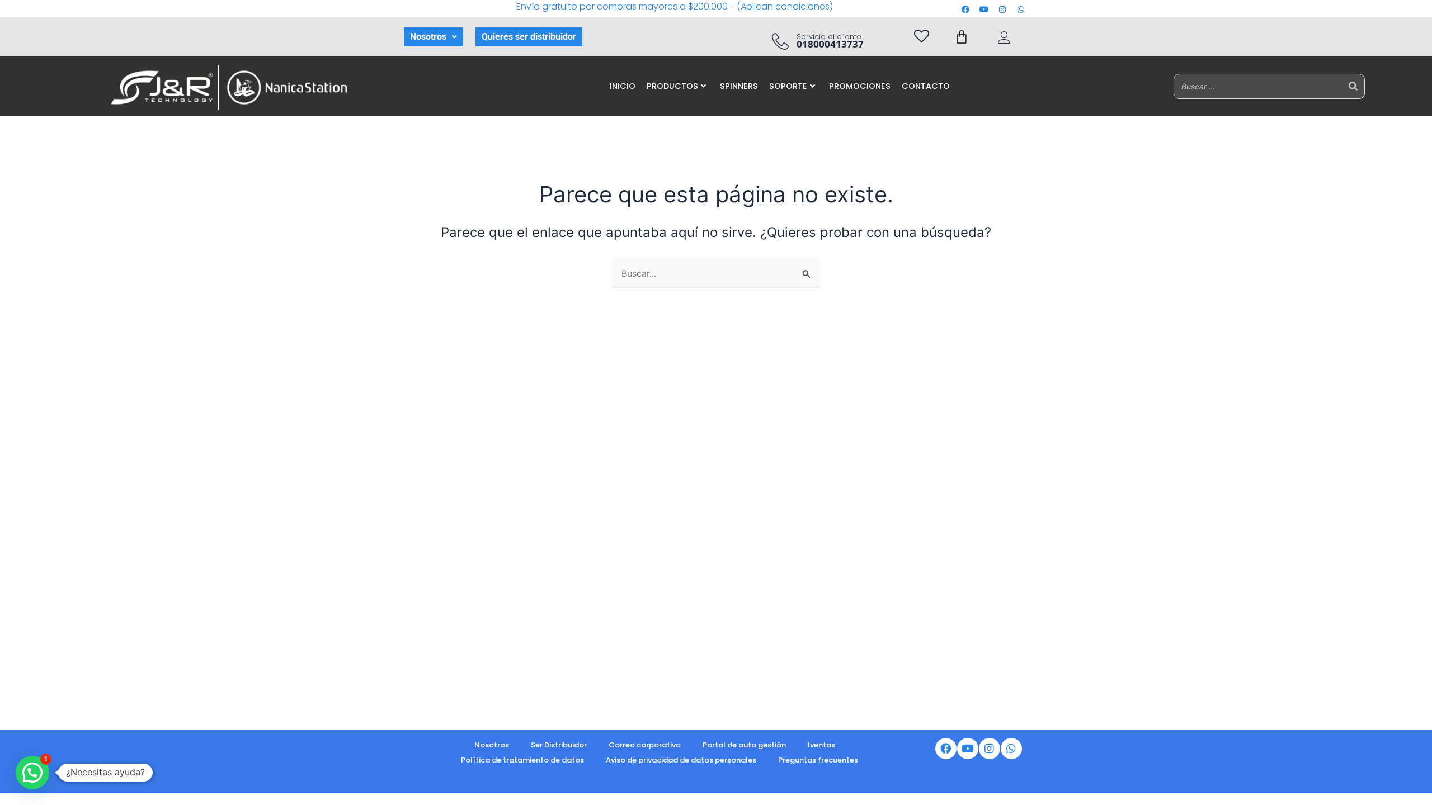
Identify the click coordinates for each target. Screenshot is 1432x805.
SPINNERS (739, 86)
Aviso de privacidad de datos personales (681, 760)
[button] (433, 36)
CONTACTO (926, 86)
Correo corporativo (645, 745)
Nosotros (428, 36)
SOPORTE (788, 86)
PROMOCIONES (860, 86)
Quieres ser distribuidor (529, 36)
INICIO (622, 86)
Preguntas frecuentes (818, 760)
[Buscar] (1353, 86)
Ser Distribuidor (559, 745)
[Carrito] (961, 37)
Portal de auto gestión (744, 745)
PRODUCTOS (672, 86)
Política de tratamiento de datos (522, 760)
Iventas (821, 745)
